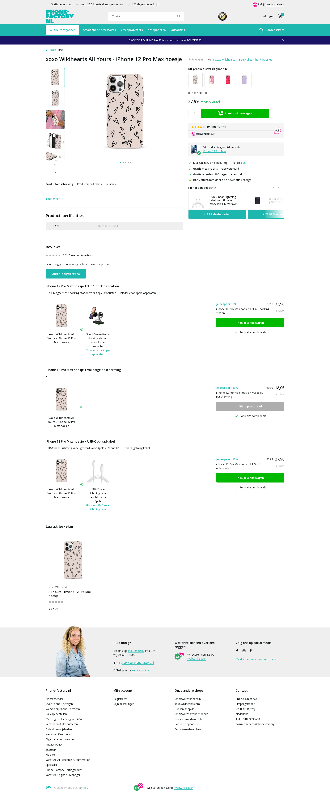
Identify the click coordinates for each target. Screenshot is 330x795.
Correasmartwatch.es (188, 729)
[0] (279, 16)
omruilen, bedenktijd (217, 174)
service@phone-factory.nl (138, 662)
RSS (85, 787)
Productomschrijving (59, 184)
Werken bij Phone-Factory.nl (63, 709)
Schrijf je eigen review (65, 274)
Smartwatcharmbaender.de (191, 714)
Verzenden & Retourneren (62, 724)
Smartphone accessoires (99, 30)
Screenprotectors (131, 30)
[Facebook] (237, 651)
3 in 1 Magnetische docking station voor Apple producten (98, 340)
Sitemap (51, 749)
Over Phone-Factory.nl (59, 704)
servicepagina (140, 670)
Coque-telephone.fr (186, 724)
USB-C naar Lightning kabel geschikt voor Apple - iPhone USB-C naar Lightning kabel (98, 448)
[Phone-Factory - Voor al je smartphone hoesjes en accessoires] (60, 16)
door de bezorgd (219, 180)
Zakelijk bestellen (56, 714)
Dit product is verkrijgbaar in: (208, 69)
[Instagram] (244, 651)
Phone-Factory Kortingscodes (64, 770)
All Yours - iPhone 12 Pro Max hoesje (70, 594)
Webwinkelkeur (275, 4)
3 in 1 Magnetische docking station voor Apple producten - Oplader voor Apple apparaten (101, 293)
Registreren (120, 699)
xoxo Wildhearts (225, 59)
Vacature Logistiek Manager (63, 775)
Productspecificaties (89, 184)
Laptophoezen (156, 30)
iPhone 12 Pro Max (214, 151)
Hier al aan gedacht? (202, 187)
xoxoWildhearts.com (187, 704)
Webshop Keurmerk (58, 734)
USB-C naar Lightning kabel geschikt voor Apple (98, 495)
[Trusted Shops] (222, 16)
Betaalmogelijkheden (59, 729)
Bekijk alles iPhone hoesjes (255, 59)
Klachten (51, 754)
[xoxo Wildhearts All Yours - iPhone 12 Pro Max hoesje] (73, 560)
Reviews (111, 184)
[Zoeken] (179, 16)
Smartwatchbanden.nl (188, 699)
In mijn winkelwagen (238, 113)
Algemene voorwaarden (60, 739)
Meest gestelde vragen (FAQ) (64, 719)
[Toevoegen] (91, 608)
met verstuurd (216, 169)
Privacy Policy (54, 744)
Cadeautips (177, 30)
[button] (120, 162)
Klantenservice (274, 30)
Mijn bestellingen (123, 704)
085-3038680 (136, 651)
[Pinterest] (250, 651)
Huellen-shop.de (184, 709)
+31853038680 (250, 719)
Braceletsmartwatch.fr (188, 719)
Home (61, 50)
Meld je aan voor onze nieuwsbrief (257, 659)
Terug (52, 50)
